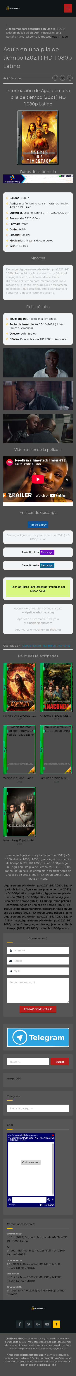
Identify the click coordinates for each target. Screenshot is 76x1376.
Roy (8, 1247)
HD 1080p (46, 339)
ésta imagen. (60, 36)
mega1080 (14, 1078)
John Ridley (28, 333)
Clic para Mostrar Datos (38, 240)
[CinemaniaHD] (13, 4)
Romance (60, 339)
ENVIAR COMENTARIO (38, 1009)
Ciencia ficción (29, 339)
